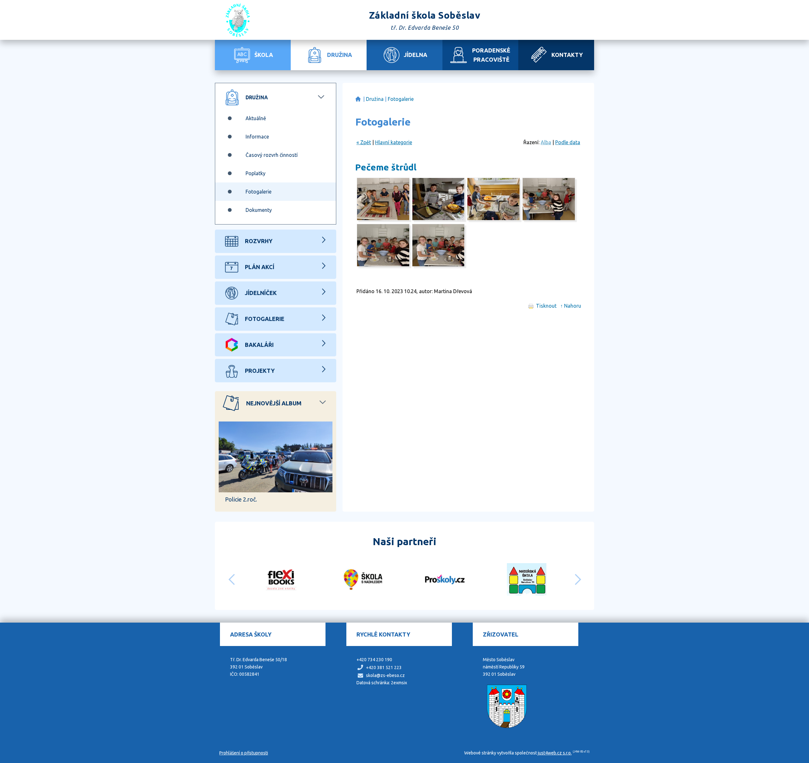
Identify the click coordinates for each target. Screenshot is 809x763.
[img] (383, 218)
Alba (546, 142)
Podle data (567, 142)
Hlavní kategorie (393, 142)
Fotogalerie (401, 99)
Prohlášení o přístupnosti (243, 752)
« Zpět (363, 142)
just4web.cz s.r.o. (555, 752)
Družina (375, 99)
